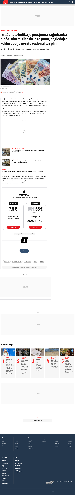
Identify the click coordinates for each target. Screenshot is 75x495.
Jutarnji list (4, 460)
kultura (57, 437)
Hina (4, 55)
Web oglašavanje (18, 467)
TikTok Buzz (37, 2)
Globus (3, 465)
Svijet (3, 441)
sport (16, 437)
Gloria (3, 472)
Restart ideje (44, 441)
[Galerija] (25, 72)
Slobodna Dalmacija (5, 462)
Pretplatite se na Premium (64, 481)
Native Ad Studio (5, 483)
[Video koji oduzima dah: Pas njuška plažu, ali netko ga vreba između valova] (52, 352)
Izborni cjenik (17, 465)
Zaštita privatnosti (18, 463)
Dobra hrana (4, 470)
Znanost (29, 441)
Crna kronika (4, 443)
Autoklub (3, 467)
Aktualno (12, 2)
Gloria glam (4, 473)
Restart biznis (44, 440)
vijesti (3, 437)
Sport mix (16, 448)
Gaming (29, 450)
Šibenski (3, 480)
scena (70, 437)
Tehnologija (30, 440)
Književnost (57, 443)
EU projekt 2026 (20, 2)
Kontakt (16, 470)
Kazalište (57, 446)
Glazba (56, 445)
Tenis (16, 445)
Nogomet (16, 441)
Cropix (3, 482)
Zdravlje (29, 443)
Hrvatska (3, 440)
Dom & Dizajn (4, 468)
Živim (3, 477)
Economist (29, 2)
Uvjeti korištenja (18, 462)
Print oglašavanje (18, 468)
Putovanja (30, 446)
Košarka (16, 443)
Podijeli (19, 92)
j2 (28, 437)
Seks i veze (30, 445)
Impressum (17, 460)
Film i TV (56, 441)
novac (43, 437)
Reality (69, 446)
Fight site (16, 446)
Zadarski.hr (4, 478)
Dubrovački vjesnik (5, 475)
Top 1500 (51, 2)
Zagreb (3, 445)
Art (55, 440)
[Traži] (72, 2)
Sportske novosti (5, 463)
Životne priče (30, 448)
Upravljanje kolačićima (19, 472)
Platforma (45, 2)
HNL (16, 440)
